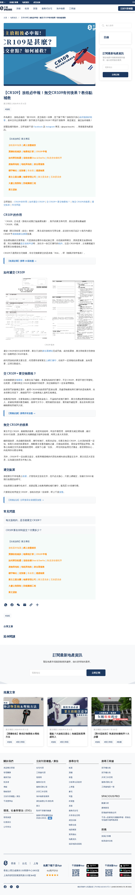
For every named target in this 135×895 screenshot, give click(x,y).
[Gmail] (25, 605)
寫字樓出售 (106, 772)
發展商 (39, 777)
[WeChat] (18, 605)
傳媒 (5, 787)
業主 (38, 806)
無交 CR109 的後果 (81, 201)
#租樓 (119, 742)
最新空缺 (7, 777)
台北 (24, 863)
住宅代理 (40, 768)
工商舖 (72, 8)
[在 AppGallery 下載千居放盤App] (125, 875)
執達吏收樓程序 (54, 157)
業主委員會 (43, 176)
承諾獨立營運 (9, 768)
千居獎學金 (8, 801)
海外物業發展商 (42, 796)
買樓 (18, 8)
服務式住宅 (47, 8)
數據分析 (105, 803)
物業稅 (19, 380)
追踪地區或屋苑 (75, 844)
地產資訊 (25, 2)
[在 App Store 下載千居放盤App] (125, 866)
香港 (1, 2)
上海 (35, 863)
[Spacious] (6, 8)
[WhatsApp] (6, 605)
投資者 (6, 782)
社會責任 (7, 822)
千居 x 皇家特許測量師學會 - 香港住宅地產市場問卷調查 (116, 818)
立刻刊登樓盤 (126, 8)
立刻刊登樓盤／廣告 (12, 796)
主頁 (5, 18)
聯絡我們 (7, 791)
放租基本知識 (15, 145)
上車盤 (71, 787)
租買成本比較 (107, 841)
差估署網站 (47, 351)
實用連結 (72, 834)
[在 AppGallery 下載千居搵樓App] (92, 875)
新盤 (35, 8)
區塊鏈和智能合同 (109, 812)
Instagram (50, 126)
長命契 (31, 170)
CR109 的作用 (20, 201)
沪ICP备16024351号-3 (102, 887)
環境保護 (7, 817)
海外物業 (60, 8)
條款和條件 (82, 887)
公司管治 (7, 827)
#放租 (7, 109)
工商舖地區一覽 (108, 787)
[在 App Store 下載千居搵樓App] (92, 866)
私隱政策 (90, 887)
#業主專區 (20, 742)
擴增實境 (105, 808)
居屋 (71, 806)
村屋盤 (71, 801)
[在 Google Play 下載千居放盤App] (125, 870)
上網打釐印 (51, 360)
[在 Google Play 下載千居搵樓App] (92, 870)
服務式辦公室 (41, 787)
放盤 (61, 492)
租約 (60, 243)
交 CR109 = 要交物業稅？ (58, 201)
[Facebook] (12, 605)
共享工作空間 (41, 791)
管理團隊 (7, 772)
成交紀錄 (36, 2)
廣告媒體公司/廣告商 (45, 801)
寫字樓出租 (106, 768)
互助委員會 (56, 176)
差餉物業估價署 (19, 234)
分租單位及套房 (75, 782)
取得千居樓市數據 (43, 810)
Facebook (38, 126)
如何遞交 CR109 (36, 201)
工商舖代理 (40, 772)
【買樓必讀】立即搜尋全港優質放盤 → (26, 500)
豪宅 (71, 791)
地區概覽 (72, 829)
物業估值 (72, 825)
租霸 (25, 476)
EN (134, 2)
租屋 (27, 8)
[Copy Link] (31, 605)
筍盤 (71, 796)
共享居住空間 (74, 815)
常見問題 (16, 204)
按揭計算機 (13, 2)
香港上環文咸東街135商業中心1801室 (21, 870)
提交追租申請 (26, 243)
